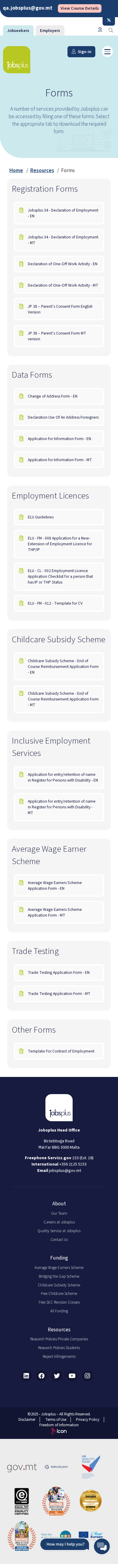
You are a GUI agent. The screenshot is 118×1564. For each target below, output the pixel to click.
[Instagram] (87, 1375)
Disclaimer (26, 1419)
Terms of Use (55, 1419)
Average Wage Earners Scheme (59, 1267)
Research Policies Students (59, 1348)
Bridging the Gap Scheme (59, 1276)
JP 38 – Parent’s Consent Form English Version (60, 309)
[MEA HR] (91, 1501)
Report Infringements (59, 1356)
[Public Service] (56, 1536)
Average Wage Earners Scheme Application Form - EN (55, 885)
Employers (50, 30)
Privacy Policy (87, 1419)
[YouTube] (72, 1375)
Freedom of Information (59, 1425)
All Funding (59, 1311)
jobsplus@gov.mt (65, 1170)
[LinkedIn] (26, 1375)
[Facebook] (41, 1375)
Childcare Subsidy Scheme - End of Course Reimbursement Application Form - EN (63, 666)
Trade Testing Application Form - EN (59, 972)
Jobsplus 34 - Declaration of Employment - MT (63, 240)
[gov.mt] (22, 1467)
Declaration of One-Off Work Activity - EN (62, 264)
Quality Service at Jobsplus (59, 1231)
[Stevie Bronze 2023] (56, 1501)
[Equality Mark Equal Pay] (22, 1501)
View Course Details (70, 8)
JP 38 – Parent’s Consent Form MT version (57, 336)
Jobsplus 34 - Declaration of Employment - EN (63, 213)
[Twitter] (56, 1375)
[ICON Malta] (59, 1432)
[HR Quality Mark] (91, 1467)
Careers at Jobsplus (59, 1222)
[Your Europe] (91, 1536)
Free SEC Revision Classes (59, 1302)
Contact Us (59, 1239)
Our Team (59, 1213)
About (59, 1203)
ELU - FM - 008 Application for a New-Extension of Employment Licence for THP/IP (60, 543)
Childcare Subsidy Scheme (59, 1285)
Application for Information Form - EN (59, 439)
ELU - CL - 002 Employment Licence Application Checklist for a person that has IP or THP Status (60, 576)
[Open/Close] (109, 20)
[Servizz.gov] (56, 1467)
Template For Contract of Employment (61, 1051)
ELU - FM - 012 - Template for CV (55, 603)
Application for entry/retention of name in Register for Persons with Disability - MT (62, 807)
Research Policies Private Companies (59, 1339)
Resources (42, 170)
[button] (75, 1546)
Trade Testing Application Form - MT (59, 993)
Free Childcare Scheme (59, 1293)
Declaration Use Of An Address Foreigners (63, 417)
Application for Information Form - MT (60, 460)
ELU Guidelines (41, 517)
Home (16, 170)
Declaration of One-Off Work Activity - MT (63, 285)
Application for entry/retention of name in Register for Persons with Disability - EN (63, 777)
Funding (59, 1258)
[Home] (16, 59)
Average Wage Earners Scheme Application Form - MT (55, 912)
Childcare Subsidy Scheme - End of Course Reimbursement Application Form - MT (63, 699)
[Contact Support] (100, 29)
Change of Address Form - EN (52, 396)
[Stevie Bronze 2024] (22, 1536)
